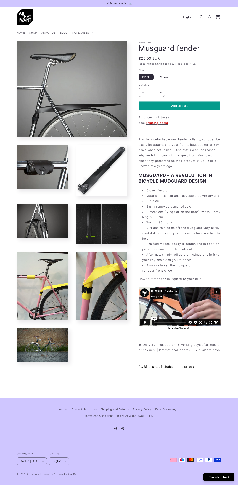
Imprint (63, 409)
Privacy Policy (142, 409)
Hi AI (150, 415)
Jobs (93, 409)
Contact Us (79, 409)
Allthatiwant (33, 474)
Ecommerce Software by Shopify (58, 474)
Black (146, 77)
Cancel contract (219, 477)
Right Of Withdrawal (130, 415)
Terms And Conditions (98, 415)
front (159, 270)
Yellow (163, 77)
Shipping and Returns (114, 409)
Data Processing (166, 409)
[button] (82, 33)
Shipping (162, 63)
